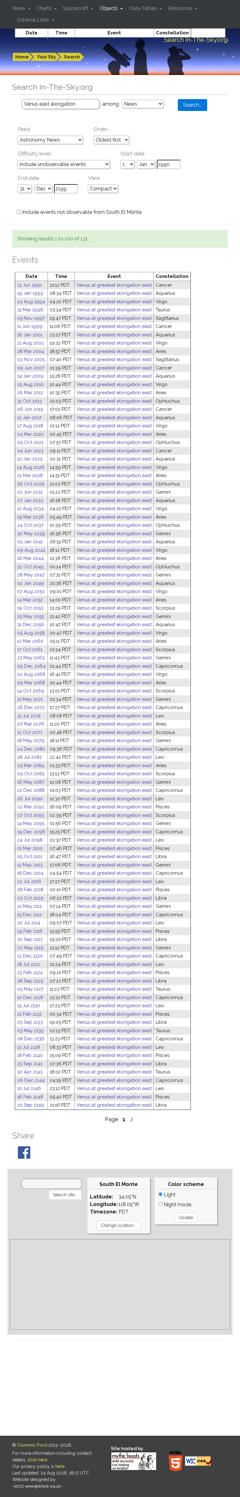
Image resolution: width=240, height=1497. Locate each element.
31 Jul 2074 (29, 716)
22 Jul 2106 (29, 881)
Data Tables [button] (143, 8)
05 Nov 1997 (31, 318)
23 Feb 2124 (30, 972)
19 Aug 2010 (30, 384)
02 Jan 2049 (30, 583)
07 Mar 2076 (30, 724)
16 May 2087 (30, 782)
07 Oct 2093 (30, 815)
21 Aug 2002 (30, 343)
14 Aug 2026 (30, 467)
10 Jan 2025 (29, 459)
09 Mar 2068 (31, 683)
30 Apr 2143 (29, 1072)
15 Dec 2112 (29, 914)
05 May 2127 (30, 989)
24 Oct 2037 (30, 525)
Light (169, 1195)
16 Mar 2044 (30, 558)
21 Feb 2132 (29, 1014)
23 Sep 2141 (29, 1064)
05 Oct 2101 (29, 856)
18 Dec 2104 (30, 873)
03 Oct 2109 (30, 898)
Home (22, 56)
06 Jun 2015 (30, 409)
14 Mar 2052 (30, 600)
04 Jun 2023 (30, 451)
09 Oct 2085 (30, 773)
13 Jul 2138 (28, 1047)
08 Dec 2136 (30, 1039)
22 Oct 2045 (30, 567)
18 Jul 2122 (28, 964)
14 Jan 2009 (30, 376)
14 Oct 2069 (30, 691)
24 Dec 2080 (31, 749)
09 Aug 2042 (31, 550)
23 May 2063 (31, 658)
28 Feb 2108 (30, 889)
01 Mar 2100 (29, 848)
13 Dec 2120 (30, 956)
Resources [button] (181, 8)
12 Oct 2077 (29, 732)
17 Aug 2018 (30, 426)
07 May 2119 (30, 948)
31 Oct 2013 (29, 401)
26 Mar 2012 (30, 392)
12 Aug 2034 (30, 508)
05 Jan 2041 (30, 542)
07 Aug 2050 (31, 591)
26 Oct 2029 (30, 484)
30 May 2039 (31, 533)
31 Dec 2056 (30, 624)
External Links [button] (33, 20)
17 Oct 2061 (29, 649)
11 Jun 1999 (29, 326)
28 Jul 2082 (29, 757)
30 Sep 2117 (29, 939)
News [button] (19, 8)
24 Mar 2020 (30, 434)
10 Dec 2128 (30, 997)
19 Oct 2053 (30, 608)
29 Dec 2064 (31, 666)
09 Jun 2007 (30, 368)
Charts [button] (45, 8)
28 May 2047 (31, 575)
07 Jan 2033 (30, 500)
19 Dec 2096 (31, 832)
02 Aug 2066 (31, 674)
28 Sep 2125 (30, 981)
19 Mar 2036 (30, 517)
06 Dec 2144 (31, 1080)
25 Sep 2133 (30, 1022)
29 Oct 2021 (30, 442)
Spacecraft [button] (76, 8)
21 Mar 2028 (30, 475)
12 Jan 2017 (29, 417)
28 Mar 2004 (30, 351)
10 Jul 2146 (29, 1088)
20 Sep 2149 (30, 1105)
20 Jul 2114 (28, 923)
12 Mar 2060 (30, 641)
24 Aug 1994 (31, 301)
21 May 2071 (30, 699)
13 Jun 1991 (29, 285)
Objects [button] (109, 8)
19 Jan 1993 (30, 293)
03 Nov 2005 (31, 359)
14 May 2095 (30, 823)
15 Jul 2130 (28, 1005)
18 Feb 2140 (30, 1055)
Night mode (176, 1205)
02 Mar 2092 (30, 807)
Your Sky (46, 56)
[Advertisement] (120, 1284)
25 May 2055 (30, 616)
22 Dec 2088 (31, 790)
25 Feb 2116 (29, 931)
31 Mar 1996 (30, 310)
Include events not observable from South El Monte (81, 212)
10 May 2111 (29, 906)
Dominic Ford (32, 1445)
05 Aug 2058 (31, 633)
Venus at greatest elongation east (114, 285)
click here (37, 1459)
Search (72, 56)
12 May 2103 (30, 865)
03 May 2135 (30, 1030)
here (59, 1466)
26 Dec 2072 (31, 707)
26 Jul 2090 (30, 798)
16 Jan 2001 (29, 335)
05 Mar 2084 (30, 765)
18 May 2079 (30, 740)
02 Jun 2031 (29, 492)
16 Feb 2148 (30, 1097)
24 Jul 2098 (29, 840)
